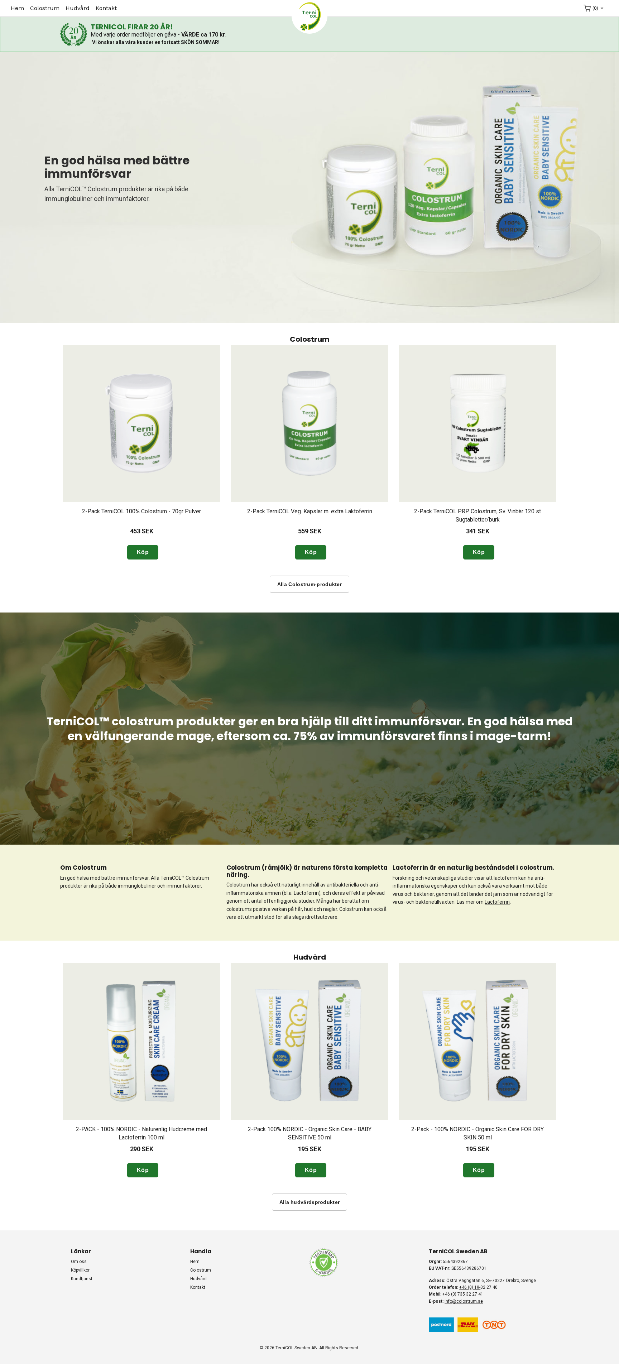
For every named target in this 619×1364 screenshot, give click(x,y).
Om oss (79, 1261)
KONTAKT (106, 8)
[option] (142, 452)
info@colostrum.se (464, 1301)
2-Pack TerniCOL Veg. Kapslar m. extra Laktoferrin (309, 511)
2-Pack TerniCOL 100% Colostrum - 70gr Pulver (141, 511)
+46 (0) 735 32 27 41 (462, 1294)
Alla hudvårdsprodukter (309, 1202)
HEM (17, 8)
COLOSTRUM (44, 8)
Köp (143, 552)
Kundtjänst (81, 1278)
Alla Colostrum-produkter (309, 584)
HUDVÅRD (78, 8)
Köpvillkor (80, 1270)
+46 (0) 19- (469, 1287)
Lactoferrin (497, 902)
